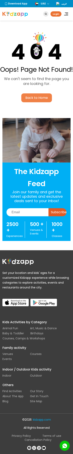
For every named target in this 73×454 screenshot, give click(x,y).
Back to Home (36, 97)
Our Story (36, 391)
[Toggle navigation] (66, 14)
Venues (7, 354)
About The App (13, 396)
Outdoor (36, 376)
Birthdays (36, 333)
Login (56, 14)
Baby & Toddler (13, 333)
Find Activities (12, 391)
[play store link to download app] (43, 299)
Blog (5, 401)
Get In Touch (39, 396)
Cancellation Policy (38, 440)
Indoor (6, 376)
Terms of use (51, 436)
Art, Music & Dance (43, 328)
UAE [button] (43, 3)
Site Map (36, 401)
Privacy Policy (21, 436)
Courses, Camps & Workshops (23, 338)
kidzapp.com (42, 420)
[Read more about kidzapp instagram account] (39, 448)
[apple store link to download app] (15, 299)
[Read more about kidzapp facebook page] (29, 448)
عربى (64, 3)
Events (7, 359)
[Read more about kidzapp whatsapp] (34, 448)
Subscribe (59, 212)
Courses (36, 354)
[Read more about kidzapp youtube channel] (44, 448)
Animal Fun (10, 328)
